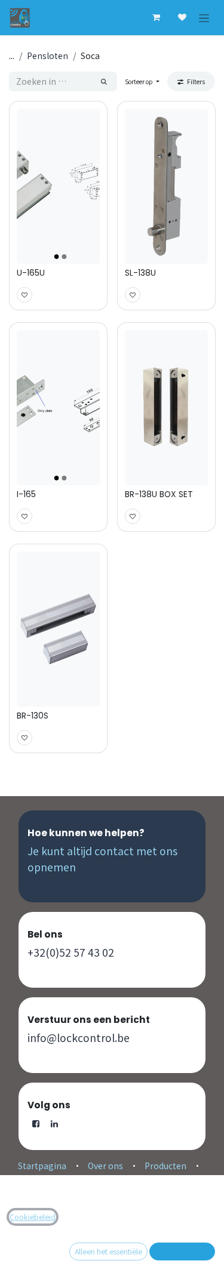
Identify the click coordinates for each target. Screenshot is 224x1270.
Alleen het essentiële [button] (108, 1251)
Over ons (105, 1166)
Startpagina (42, 1166)
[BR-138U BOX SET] (166, 407)
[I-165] (58, 407)
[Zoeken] (104, 81)
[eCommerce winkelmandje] (156, 17)
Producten (165, 1166)
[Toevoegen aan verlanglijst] (24, 295)
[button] (142, 81)
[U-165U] (58, 186)
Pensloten (47, 55)
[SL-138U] (166, 186)
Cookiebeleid (33, 1217)
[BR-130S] (58, 629)
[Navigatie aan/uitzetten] (204, 17)
